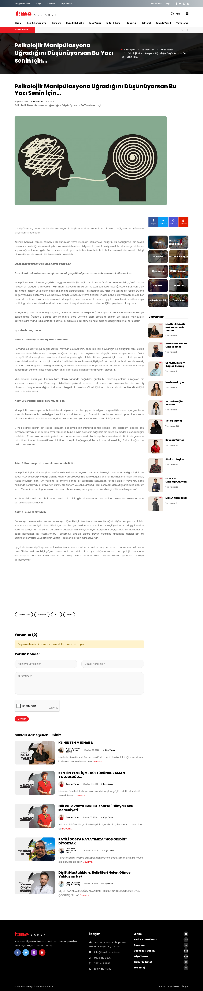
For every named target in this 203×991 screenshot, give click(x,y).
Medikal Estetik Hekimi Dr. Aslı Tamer (73, 750)
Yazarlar (51, 3)
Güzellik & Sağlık (75, 23)
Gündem (56, 23)
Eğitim (18, 23)
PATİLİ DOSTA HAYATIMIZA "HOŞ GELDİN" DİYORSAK (92, 841)
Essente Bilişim (27, 986)
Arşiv (168, 4)
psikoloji (42, 614)
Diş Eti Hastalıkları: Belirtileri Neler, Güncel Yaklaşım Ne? (95, 874)
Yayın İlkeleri (66, 3)
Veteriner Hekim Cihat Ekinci (71, 850)
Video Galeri (156, 4)
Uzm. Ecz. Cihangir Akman (176, 480)
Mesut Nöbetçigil (176, 498)
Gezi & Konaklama (37, 23)
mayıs (69, 614)
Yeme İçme (182, 23)
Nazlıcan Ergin (174, 382)
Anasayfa (129, 49)
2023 (56, 614)
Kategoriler (148, 49)
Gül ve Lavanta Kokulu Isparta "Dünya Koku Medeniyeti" (95, 808)
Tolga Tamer (173, 420)
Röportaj (131, 23)
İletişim (185, 986)
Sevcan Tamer (73, 784)
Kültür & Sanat (114, 23)
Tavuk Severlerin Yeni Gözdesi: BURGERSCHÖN (73, 29)
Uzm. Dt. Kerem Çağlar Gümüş (73, 884)
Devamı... (98, 761)
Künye (38, 3)
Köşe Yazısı (95, 23)
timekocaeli (24, 614)
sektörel (146, 23)
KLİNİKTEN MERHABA (75, 742)
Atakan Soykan (175, 459)
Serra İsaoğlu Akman (174, 403)
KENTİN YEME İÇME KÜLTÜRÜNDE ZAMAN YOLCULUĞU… (91, 775)
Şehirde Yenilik (163, 23)
